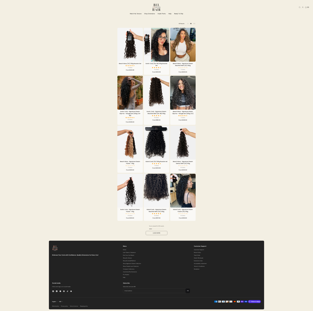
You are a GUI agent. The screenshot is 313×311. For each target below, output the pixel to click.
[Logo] (55, 248)
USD (60, 301)
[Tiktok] (67, 291)
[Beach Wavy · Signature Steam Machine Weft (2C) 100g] (183, 45)
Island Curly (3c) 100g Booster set (156, 161)
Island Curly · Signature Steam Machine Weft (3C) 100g (156, 210)
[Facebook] (57, 291)
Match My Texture (136, 14)
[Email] (71, 291)
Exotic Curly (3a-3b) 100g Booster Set (156, 64)
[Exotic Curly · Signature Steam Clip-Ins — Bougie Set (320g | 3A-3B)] (130, 93)
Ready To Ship (178, 14)
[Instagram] (53, 291)
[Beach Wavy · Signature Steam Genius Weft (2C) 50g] (183, 143)
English (54, 301)
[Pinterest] (64, 291)
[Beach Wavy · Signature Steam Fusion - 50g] (130, 143)
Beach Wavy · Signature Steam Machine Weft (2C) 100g (183, 64)
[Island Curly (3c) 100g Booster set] (156, 143)
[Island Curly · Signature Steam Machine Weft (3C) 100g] (156, 191)
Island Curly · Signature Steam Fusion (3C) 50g (183, 210)
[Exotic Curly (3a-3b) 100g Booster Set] (156, 45)
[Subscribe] (187, 290)
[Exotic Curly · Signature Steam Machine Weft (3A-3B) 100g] (156, 93)
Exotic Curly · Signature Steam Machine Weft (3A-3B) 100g (156, 112)
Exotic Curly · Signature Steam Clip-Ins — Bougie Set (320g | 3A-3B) (130, 113)
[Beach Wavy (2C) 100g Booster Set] (130, 45)
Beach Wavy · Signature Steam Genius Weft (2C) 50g (183, 162)
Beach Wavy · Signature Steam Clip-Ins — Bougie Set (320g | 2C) (183, 112)
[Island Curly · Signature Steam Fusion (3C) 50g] (183, 191)
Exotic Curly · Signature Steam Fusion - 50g (130, 210)
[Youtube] (60, 291)
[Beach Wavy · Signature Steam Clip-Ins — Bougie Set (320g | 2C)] (183, 93)
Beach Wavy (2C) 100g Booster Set (130, 63)
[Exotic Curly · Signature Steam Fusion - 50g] (130, 191)
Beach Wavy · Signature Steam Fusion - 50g (130, 162)
